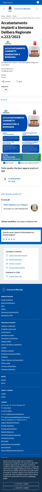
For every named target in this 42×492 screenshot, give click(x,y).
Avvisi (14, 16)
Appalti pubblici (6, 341)
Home (3, 16)
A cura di (4, 100)
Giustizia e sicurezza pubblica (11, 354)
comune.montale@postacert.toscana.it (17, 417)
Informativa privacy (7, 438)
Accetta (22, 488)
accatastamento (14, 178)
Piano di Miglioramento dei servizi (12, 450)
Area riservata (6, 447)
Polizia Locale (5, 363)
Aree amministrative (8, 303)
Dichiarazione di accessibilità (10, 444)
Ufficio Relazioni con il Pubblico (16, 204)
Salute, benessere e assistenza (11, 344)
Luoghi (3, 393)
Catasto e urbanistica (8, 326)
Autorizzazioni (6, 332)
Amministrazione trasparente (11, 435)
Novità (9, 16)
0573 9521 (7, 408)
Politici (3, 309)
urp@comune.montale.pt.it (15, 414)
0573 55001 (8, 411)
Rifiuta (22, 484)
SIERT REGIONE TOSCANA (10, 194)
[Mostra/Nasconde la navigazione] (4, 8)
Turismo (3, 347)
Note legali (4, 441)
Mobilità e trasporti (7, 351)
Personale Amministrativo (9, 312)
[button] (8, 2)
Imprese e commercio (8, 369)
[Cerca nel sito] (36, 8)
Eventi (3, 397)
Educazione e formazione (9, 338)
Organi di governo (7, 300)
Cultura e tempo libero (8, 366)
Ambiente (4, 357)
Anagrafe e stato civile (8, 329)
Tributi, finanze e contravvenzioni (12, 360)
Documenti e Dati (7, 315)
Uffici (3, 306)
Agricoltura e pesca (7, 335)
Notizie (3, 380)
